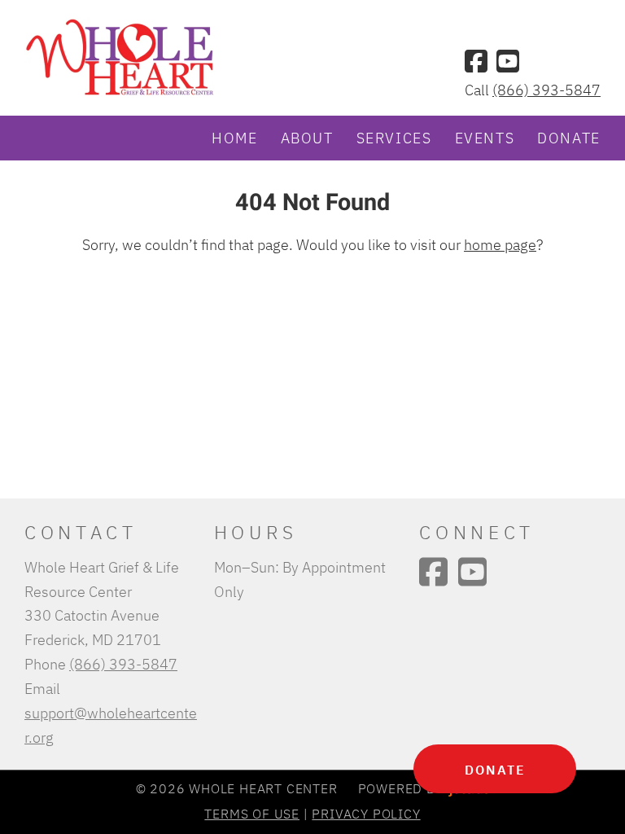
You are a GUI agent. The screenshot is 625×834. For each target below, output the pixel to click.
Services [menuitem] (394, 137)
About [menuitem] (307, 137)
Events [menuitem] (485, 137)
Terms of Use (251, 813)
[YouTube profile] (507, 61)
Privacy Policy (366, 813)
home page (500, 244)
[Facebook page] (476, 61)
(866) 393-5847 (546, 89)
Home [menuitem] (234, 137)
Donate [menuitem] (569, 137)
